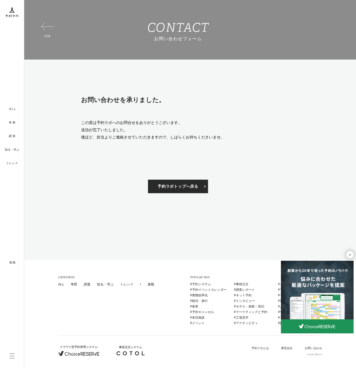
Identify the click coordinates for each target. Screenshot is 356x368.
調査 (87, 284)
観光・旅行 (200, 301)
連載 (150, 284)
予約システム (201, 284)
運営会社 (287, 348)
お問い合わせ (313, 348)
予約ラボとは (260, 348)
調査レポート (245, 289)
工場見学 (242, 317)
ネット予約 (244, 295)
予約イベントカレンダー (209, 289)
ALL (61, 284)
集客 (195, 306)
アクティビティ (247, 323)
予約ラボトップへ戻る (178, 186)
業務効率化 (200, 295)
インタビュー (245, 301)
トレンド (12, 163)
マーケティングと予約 (251, 312)
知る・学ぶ (12, 149)
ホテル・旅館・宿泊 (250, 306)
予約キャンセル (203, 312)
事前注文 (242, 284)
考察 (73, 284)
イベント (198, 323)
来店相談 (198, 317)
